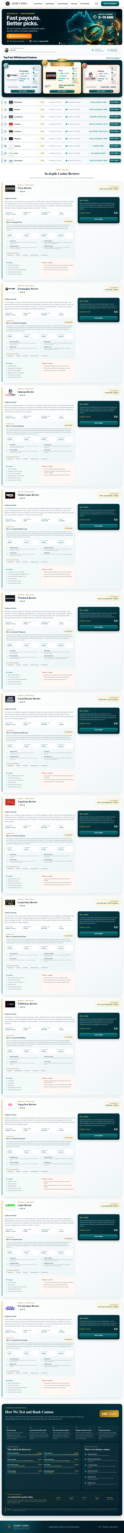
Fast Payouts (50, 3)
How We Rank (84, 3)
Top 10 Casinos (110, 4)
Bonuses (74, 3)
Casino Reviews (62, 3)
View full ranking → (113, 58)
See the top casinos (19, 36)
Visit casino (26, 91)
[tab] (59, 43)
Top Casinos (38, 3)
